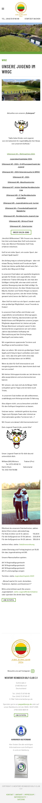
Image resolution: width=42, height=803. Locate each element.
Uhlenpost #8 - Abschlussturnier (21, 182)
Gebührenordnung (26, 544)
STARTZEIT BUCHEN (32, 19)
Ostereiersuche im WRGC (29, 172)
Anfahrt (19, 794)
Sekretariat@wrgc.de (24, 699)
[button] (3, 8)
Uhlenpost (17, 177)
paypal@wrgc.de (25, 704)
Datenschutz (20, 797)
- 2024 (16, 172)
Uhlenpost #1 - (16, 226)
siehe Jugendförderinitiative (26, 592)
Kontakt (10, 794)
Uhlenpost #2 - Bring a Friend (21, 221)
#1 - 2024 (25, 177)
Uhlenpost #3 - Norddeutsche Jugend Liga (21, 216)
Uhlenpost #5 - (9, 203)
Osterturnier (27, 226)
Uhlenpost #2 (8, 172)
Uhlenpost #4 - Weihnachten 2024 (21, 154)
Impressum (29, 794)
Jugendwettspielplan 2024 (21, 159)
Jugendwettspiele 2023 (24, 576)
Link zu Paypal (8, 600)
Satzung (21, 799)
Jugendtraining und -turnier (27, 203)
